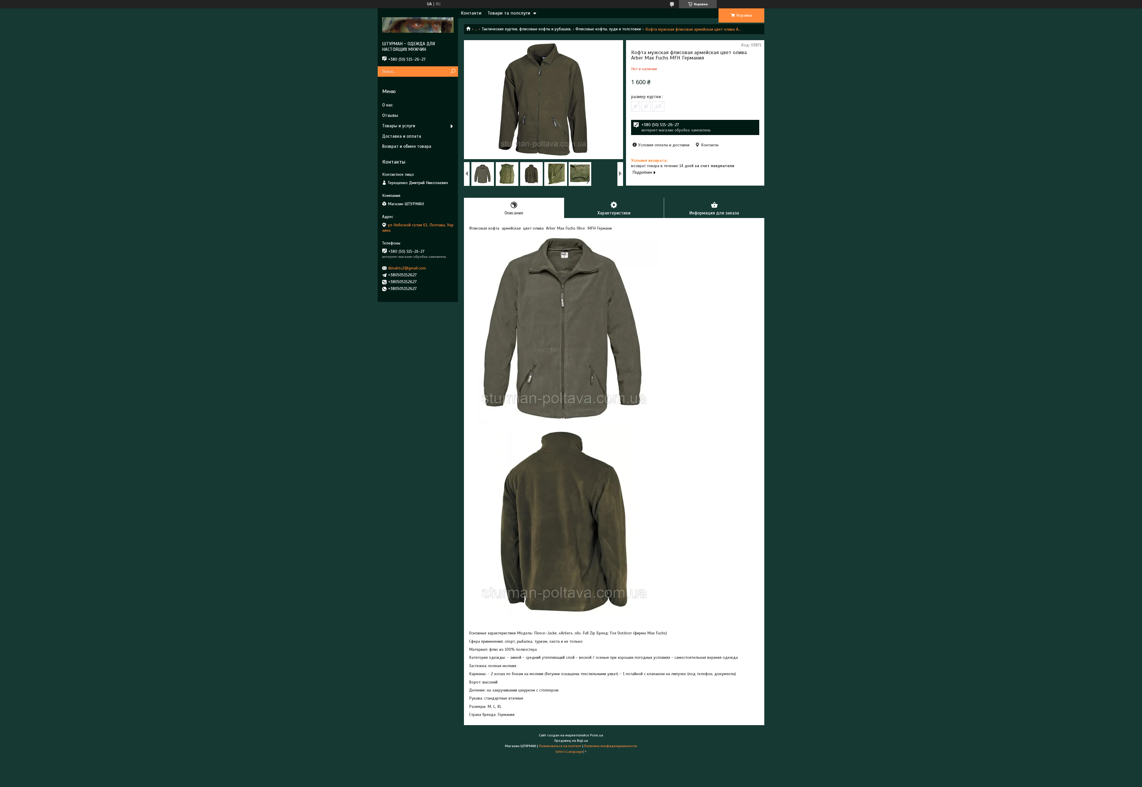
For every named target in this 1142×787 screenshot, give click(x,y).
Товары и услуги (398, 125)
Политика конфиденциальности (610, 746)
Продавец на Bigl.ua (571, 741)
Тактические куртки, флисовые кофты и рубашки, (526, 29)
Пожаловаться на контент (560, 746)
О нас (387, 105)
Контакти (471, 13)
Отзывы (390, 115)
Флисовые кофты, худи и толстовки (608, 29)
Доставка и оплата (401, 136)
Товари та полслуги (508, 13)
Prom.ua (596, 735)
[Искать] (453, 71)
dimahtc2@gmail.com (407, 268)
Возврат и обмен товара (406, 146)
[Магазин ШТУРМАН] (418, 25)
